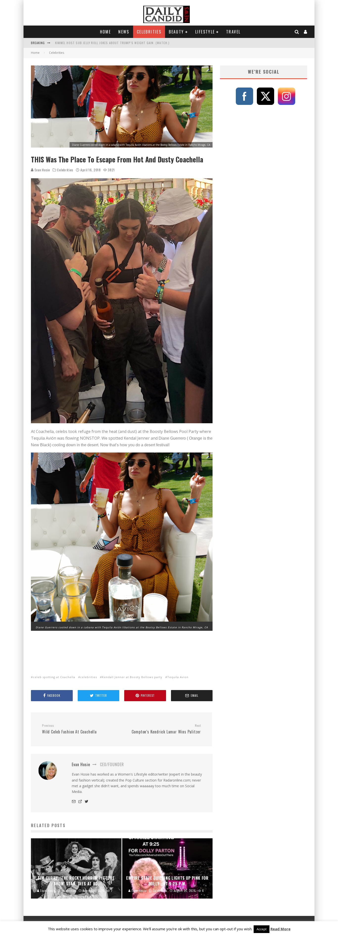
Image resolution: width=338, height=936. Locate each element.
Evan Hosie (42, 169)
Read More (280, 928)
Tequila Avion (178, 677)
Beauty (176, 32)
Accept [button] (261, 929)
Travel (233, 32)
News (123, 32)
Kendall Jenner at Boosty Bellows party (132, 677)
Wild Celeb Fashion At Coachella (69, 729)
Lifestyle (205, 32)
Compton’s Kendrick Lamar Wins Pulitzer (166, 729)
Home (105, 32)
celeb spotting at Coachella (54, 677)
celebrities (88, 677)
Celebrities (149, 32)
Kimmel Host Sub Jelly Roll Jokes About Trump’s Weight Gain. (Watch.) (112, 43)
